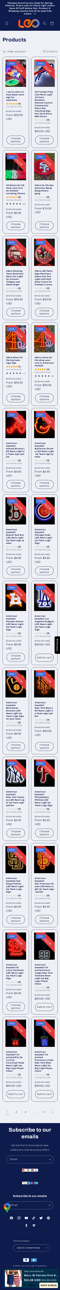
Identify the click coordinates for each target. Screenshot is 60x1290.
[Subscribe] (49, 1159)
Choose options (15, 140)
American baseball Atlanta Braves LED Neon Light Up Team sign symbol (15, 450)
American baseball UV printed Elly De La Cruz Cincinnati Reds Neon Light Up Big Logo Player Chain (15, 1061)
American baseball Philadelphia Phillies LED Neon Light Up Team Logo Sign (43, 799)
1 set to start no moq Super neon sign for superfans (15, 96)
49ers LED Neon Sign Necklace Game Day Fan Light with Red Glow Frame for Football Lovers (44, 278)
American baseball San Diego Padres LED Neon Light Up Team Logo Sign (15, 885)
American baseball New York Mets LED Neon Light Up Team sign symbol (44, 709)
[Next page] (52, 1112)
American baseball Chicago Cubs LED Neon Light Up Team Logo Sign (43, 536)
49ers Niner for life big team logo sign (14, 360)
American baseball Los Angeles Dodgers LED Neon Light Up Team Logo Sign (44, 623)
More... (33, 1285)
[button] (6, 23)
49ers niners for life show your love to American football (44, 361)
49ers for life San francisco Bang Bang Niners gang (44, 189)
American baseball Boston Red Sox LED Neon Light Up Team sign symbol (15, 536)
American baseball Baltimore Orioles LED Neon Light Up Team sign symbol (44, 450)
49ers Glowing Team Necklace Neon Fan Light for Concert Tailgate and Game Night (15, 278)
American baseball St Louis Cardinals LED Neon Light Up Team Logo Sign (15, 972)
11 (43, 1112)
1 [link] (7, 1112)
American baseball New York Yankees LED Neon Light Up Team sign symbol (15, 799)
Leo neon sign (28, 1266)
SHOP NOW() (48, 1285)
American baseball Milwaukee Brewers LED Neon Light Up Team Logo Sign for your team (15, 710)
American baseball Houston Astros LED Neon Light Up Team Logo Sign (15, 623)
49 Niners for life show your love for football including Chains (15, 189)
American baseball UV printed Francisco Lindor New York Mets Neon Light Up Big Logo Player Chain (44, 1061)
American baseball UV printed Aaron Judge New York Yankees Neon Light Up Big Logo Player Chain (44, 974)
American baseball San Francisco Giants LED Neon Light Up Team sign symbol (44, 885)
